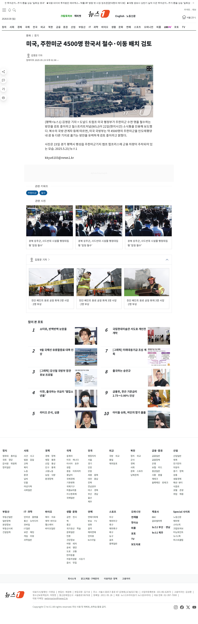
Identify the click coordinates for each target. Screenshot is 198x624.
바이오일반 (50, 528)
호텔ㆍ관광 (178, 490)
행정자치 (92, 456)
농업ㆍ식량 (50, 475)
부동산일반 (7, 517)
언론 (69, 536)
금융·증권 (157, 450)
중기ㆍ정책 (178, 471)
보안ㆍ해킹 (29, 532)
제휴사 (155, 511)
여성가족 (28, 486)
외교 (111, 450)
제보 (194, 9)
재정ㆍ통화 (50, 460)
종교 (69, 524)
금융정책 (156, 460)
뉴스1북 (177, 536)
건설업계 (6, 532)
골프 (111, 540)
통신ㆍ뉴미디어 (31, 521)
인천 (90, 467)
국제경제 (71, 479)
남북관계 (135, 475)
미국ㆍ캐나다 (73, 460)
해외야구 (113, 521)
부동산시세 (7, 528)
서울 (90, 460)
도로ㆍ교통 (72, 551)
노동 (26, 471)
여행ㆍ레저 (72, 543)
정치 (4, 450)
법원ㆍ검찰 (29, 460)
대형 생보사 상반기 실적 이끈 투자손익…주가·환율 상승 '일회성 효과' (151, 3)
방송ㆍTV (92, 521)
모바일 (27, 524)
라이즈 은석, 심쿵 (49, 412)
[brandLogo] (99, 13)
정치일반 (6, 467)
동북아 (70, 456)
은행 (154, 463)
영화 (90, 524)
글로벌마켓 (157, 521)
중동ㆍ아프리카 (74, 471)
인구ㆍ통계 (50, 467)
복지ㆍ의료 (50, 517)
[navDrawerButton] (4, 10)
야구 (111, 517)
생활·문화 (72, 511)
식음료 (176, 486)
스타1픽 (177, 524)
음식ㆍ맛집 (72, 562)
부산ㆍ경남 (93, 494)
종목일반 (113, 543)
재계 (175, 460)
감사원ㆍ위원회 (9, 463)
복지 (26, 467)
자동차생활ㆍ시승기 (76, 559)
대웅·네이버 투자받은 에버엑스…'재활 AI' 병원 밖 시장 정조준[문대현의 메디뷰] (75, 3)
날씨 (26, 479)
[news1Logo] (15, 594)
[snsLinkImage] (176, 607)
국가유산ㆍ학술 (74, 528)
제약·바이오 (50, 521)
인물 (26, 482)
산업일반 (177, 456)
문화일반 (71, 532)
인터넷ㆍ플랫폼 (31, 517)
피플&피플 (71, 490)
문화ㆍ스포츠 (137, 471)
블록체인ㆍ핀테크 (160, 482)
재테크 (155, 479)
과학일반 (28, 540)
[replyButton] (3, 80)
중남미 (70, 475)
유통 (175, 475)
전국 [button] (28, 35)
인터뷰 (91, 536)
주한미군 (32, 192)
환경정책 (49, 479)
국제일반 (71, 498)
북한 (133, 450)
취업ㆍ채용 (178, 494)
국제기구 (71, 486)
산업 (175, 450)
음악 (90, 528)
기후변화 (71, 482)
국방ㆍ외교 (114, 456)
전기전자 (177, 463)
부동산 (5, 511)
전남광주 (92, 486)
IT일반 (27, 528)
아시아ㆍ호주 (73, 463)
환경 (26, 475)
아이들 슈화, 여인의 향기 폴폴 (129, 412)
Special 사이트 (181, 511)
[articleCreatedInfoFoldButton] (58, 60)
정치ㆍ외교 (136, 456)
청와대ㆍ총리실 (9, 456)
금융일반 (156, 456)
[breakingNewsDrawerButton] (9, 10)
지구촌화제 (72, 494)
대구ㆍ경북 (93, 490)
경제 (47, 450)
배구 (111, 532)
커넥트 (187, 9)
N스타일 (91, 540)
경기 (90, 463)
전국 (90, 450)
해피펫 (77, 16)
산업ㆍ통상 (50, 463)
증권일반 (156, 471)
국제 (69, 450)
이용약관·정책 (110, 578)
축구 (111, 524)
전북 (90, 482)
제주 (90, 501)
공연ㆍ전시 (72, 517)
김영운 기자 (36, 55)
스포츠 (112, 511)
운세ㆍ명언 (72, 547)
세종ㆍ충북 (93, 475)
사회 (26, 450)
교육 (26, 463)
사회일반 (28, 490)
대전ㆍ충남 (93, 479)
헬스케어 (49, 524)
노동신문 (131, 16)
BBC (154, 517)
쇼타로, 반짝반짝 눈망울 (53, 329)
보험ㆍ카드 (157, 467)
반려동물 (71, 555)
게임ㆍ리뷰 (29, 536)
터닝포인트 (178, 532)
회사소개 (72, 578)
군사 (133, 460)
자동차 (176, 467)
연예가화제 (93, 517)
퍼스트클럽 (178, 540)
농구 (111, 536)
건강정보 (71, 540)
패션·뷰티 (178, 482)
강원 (90, 471)
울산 (90, 498)
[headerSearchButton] (14, 10)
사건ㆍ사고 (29, 456)
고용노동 (49, 471)
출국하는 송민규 (122, 371)
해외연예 (92, 532)
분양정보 (6, 524)
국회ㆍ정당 (7, 460)
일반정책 (6, 521)
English (119, 16)
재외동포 (113, 463)
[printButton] (3, 97)
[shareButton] (3, 72)
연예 (90, 511)
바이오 (48, 511)
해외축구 (113, 528)
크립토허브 (66, 16)
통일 (111, 460)
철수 (43, 192)
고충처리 (126, 578)
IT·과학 (28, 511)
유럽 (69, 467)
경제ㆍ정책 (50, 456)
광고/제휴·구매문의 (90, 578)
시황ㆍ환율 (157, 475)
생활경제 (177, 479)
